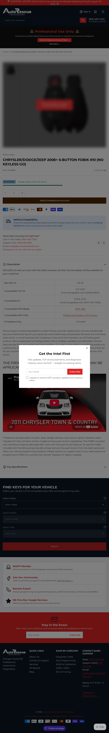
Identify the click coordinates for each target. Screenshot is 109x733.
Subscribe (75, 371)
